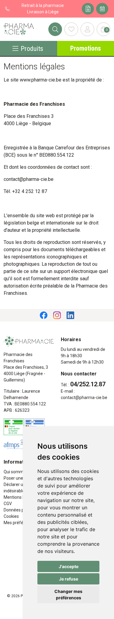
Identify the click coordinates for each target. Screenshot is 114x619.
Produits (32, 48)
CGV (8, 503)
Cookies (11, 516)
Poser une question (22, 478)
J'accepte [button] (68, 566)
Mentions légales (20, 497)
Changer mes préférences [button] (68, 594)
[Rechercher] (55, 29)
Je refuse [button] (68, 578)
